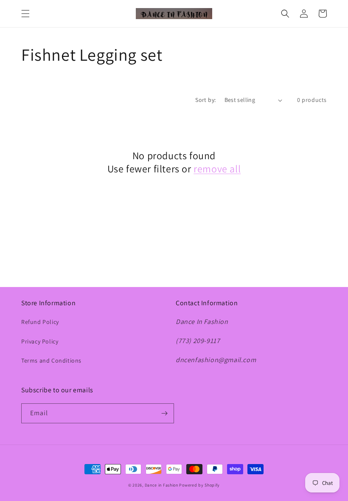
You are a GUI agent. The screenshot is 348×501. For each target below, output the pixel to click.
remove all (217, 168)
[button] (25, 13)
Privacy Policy (39, 341)
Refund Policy (40, 322)
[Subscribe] (164, 413)
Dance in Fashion (161, 485)
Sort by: (205, 100)
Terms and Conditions (51, 360)
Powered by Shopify (199, 485)
